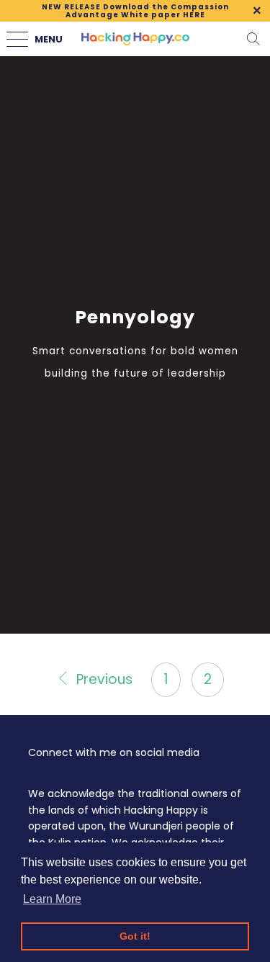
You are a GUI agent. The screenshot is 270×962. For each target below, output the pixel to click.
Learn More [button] (52, 899)
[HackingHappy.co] (135, 39)
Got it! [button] (135, 936)
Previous (102, 679)
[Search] (253, 38)
